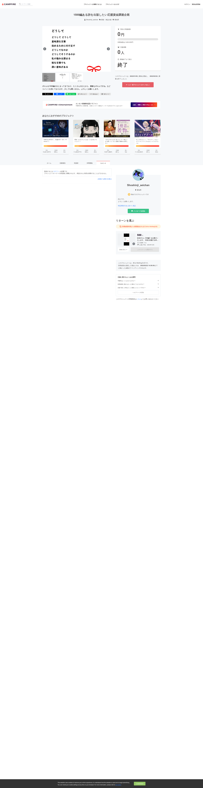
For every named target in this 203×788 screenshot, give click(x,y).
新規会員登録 (196, 4)
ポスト (49, 94)
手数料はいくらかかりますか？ (126, 281)
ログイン (187, 4)
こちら (139, 299)
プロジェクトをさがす (112, 4)
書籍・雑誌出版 (106, 20)
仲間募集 (90, 163)
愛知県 (117, 20)
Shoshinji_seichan (92, 20)
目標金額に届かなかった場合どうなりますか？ (131, 284)
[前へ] (44, 48)
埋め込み (95, 94)
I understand (139, 784)
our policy (118, 785)
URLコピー (83, 94)
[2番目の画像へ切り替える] (62, 77)
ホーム (49, 163)
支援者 (76, 163)
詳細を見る (122, 249)
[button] (144, 104)
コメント (103, 163)
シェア (60, 94)
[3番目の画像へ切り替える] (76, 77)
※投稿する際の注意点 (104, 179)
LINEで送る (72, 94)
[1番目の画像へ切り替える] (48, 77)
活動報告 (63, 163)
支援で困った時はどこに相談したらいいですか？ (132, 287)
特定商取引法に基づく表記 (127, 206)
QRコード (106, 94)
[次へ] (108, 48)
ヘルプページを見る (138, 292)
